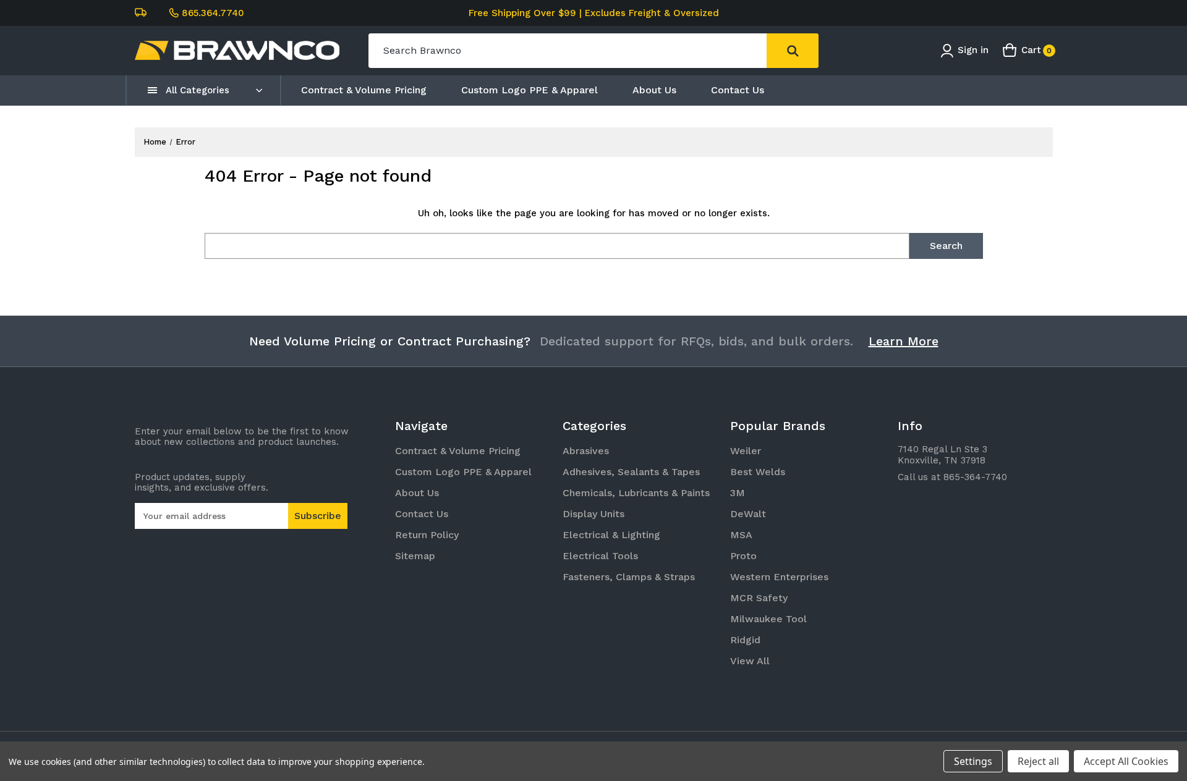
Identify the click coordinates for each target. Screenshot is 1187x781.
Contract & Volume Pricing (364, 90)
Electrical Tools (600, 556)
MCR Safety (759, 598)
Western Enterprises (779, 577)
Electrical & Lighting (611, 535)
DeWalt (748, 514)
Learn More (903, 341)
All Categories (197, 90)
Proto (743, 556)
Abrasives (586, 451)
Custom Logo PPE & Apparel (529, 90)
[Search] (793, 50)
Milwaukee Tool (768, 619)
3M (737, 493)
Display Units (593, 514)
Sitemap (415, 556)
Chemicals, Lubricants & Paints (636, 493)
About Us (654, 90)
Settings (973, 761)
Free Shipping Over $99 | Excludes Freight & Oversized (594, 13)
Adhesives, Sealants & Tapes (631, 472)
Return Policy (427, 535)
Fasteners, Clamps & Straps (629, 577)
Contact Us (737, 90)
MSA (741, 535)
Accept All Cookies (1126, 761)
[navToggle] (152, 90)
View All (750, 661)
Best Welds (757, 472)
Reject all (1038, 761)
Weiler (745, 451)
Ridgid (745, 640)
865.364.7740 (213, 13)
